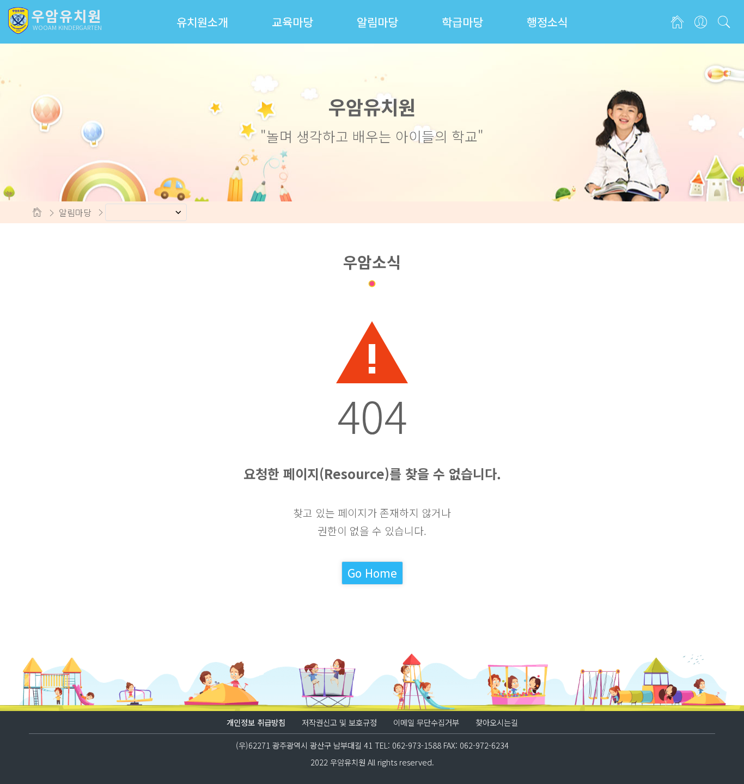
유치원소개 (202, 22)
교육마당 (292, 22)
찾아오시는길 (496, 722)
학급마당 (462, 22)
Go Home (372, 573)
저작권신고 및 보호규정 (339, 722)
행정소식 (547, 22)
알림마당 (377, 22)
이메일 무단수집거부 (426, 722)
